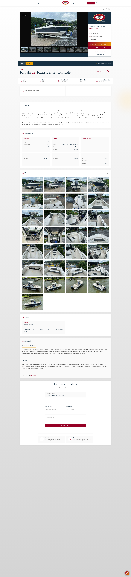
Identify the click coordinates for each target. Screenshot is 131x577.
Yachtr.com (33, 375)
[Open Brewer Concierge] (127, 573)
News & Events (82, 3)
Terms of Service (78, 430)
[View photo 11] (76, 218)
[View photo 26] (54, 285)
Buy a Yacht (39, 3)
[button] (23, 29)
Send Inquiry (66, 425)
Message (47, 413)
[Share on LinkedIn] (103, 9)
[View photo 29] (32, 302)
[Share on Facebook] (100, 9)
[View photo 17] (32, 251)
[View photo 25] (32, 285)
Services (56, 3)
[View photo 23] (76, 268)
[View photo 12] (98, 218)
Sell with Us (48, 3)
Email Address (48, 406)
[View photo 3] (76, 184)
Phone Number (69, 406)
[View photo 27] (76, 285)
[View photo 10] (54, 218)
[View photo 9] (32, 218)
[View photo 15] (76, 235)
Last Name (68, 400)
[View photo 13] (32, 235)
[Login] (96, 3)
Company (73, 3)
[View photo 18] (54, 251)
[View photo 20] (98, 251)
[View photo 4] (98, 184)
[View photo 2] (54, 184)
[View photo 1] (32, 184)
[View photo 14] (54, 235)
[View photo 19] (76, 251)
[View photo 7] (76, 201)
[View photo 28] (98, 285)
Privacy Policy (70, 430)
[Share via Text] (106, 9)
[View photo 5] (32, 201)
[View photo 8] (98, 201)
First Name (47, 400)
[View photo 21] (32, 268)
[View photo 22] (54, 268)
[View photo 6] (54, 201)
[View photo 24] (98, 268)
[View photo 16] (98, 235)
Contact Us (91, 3)
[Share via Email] (109, 9)
